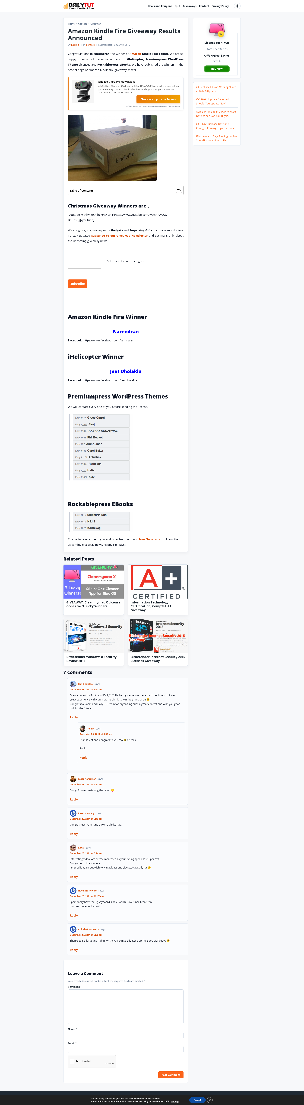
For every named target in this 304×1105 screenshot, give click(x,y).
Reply (74, 717)
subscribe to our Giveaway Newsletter (119, 235)
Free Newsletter (150, 539)
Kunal (81, 847)
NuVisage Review (87, 890)
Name (72, 1028)
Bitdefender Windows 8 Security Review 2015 (91, 659)
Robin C (75, 44)
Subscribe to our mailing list (126, 261)
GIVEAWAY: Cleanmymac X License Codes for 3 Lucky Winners (93, 604)
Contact (204, 6)
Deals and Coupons (160, 6)
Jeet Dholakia (85, 683)
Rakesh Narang (86, 813)
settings (175, 1101)
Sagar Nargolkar (87, 778)
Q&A (177, 6)
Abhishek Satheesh (88, 929)
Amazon (135, 54)
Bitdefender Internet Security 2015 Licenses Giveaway (158, 659)
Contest (82, 23)
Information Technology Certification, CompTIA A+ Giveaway (151, 606)
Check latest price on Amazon (158, 99)
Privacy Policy (220, 6)
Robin (91, 728)
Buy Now (217, 69)
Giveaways (189, 6)
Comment (75, 986)
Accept (197, 1100)
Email (72, 1043)
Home (71, 23)
